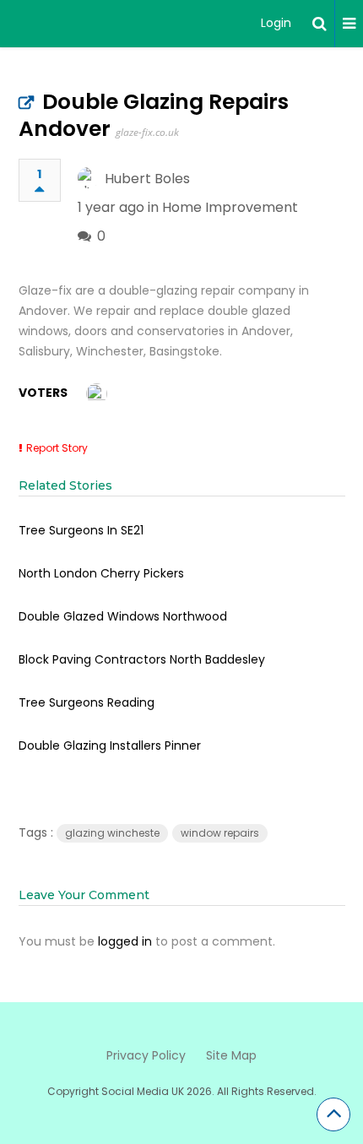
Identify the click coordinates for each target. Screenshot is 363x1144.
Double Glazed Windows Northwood (123, 616)
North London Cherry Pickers (101, 573)
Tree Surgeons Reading (86, 702)
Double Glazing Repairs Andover (154, 115)
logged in (125, 941)
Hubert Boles (147, 178)
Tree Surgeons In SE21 (81, 530)
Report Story (57, 448)
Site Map (231, 1055)
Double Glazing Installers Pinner (110, 745)
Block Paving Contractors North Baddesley (142, 659)
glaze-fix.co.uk (147, 132)
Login (276, 22)
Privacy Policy (146, 1055)
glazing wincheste (112, 833)
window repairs (220, 833)
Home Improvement (230, 207)
